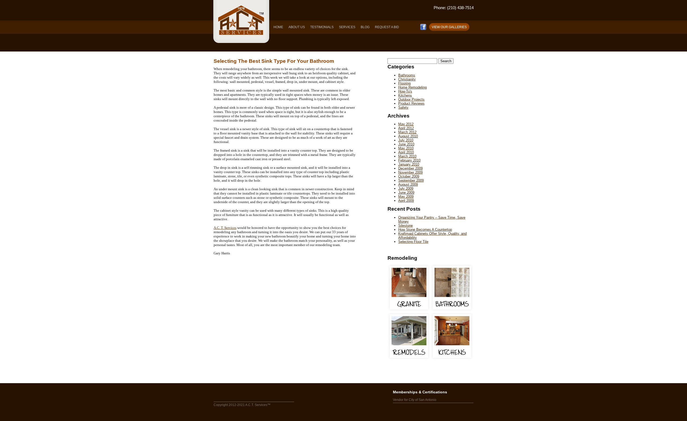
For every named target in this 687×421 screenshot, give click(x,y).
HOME (278, 27)
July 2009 (405, 188)
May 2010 (406, 148)
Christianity (407, 79)
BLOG (365, 27)
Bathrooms (406, 75)
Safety (403, 107)
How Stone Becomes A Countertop (425, 230)
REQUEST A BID (387, 27)
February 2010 (409, 160)
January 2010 (408, 164)
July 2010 (405, 140)
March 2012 (407, 132)
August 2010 (408, 136)
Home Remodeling (412, 87)
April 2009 (406, 201)
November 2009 (410, 172)
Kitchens (405, 95)
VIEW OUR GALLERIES (449, 27)
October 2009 (408, 176)
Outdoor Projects (411, 99)
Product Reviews (411, 103)
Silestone (405, 226)
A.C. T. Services (225, 228)
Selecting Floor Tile (413, 242)
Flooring (404, 83)
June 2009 (406, 193)
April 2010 (406, 152)
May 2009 (406, 197)
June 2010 (406, 144)
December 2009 (410, 168)
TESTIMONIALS (322, 27)
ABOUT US (296, 27)
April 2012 (406, 128)
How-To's (405, 91)
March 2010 (407, 156)
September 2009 (411, 180)
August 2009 (408, 184)
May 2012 (406, 124)
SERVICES (347, 27)
